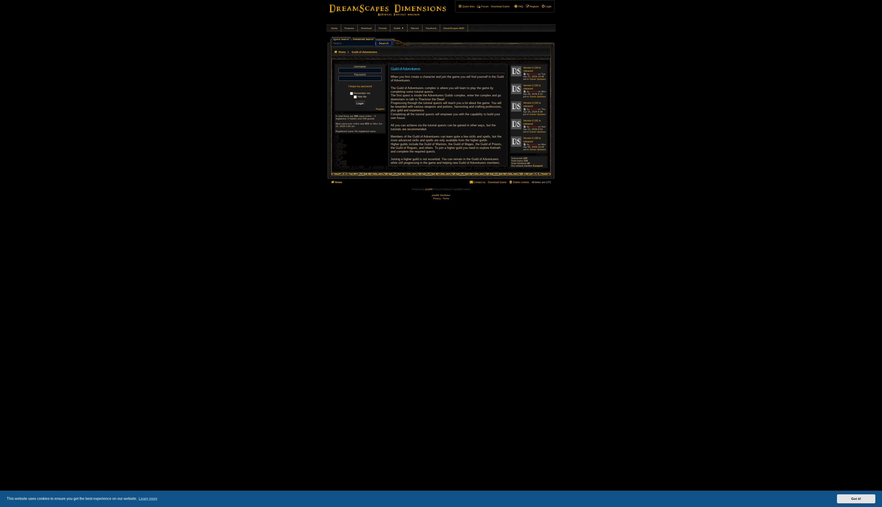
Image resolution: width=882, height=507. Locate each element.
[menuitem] (546, 6)
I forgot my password (360, 86)
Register (380, 109)
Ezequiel (538, 165)
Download (366, 28)
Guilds (399, 28)
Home (334, 28)
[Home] (394, 9)
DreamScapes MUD (454, 28)
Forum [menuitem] (485, 6)
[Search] (383, 42)
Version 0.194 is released (532, 69)
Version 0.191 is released (532, 122)
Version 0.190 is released (532, 140)
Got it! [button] (856, 499)
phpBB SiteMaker (441, 195)
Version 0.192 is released (532, 104)
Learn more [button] (148, 499)
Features (349, 28)
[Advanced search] (364, 39)
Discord (415, 28)
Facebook (431, 28)
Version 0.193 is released (532, 87)
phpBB (429, 189)
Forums (383, 28)
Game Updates (538, 79)
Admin (533, 74)
